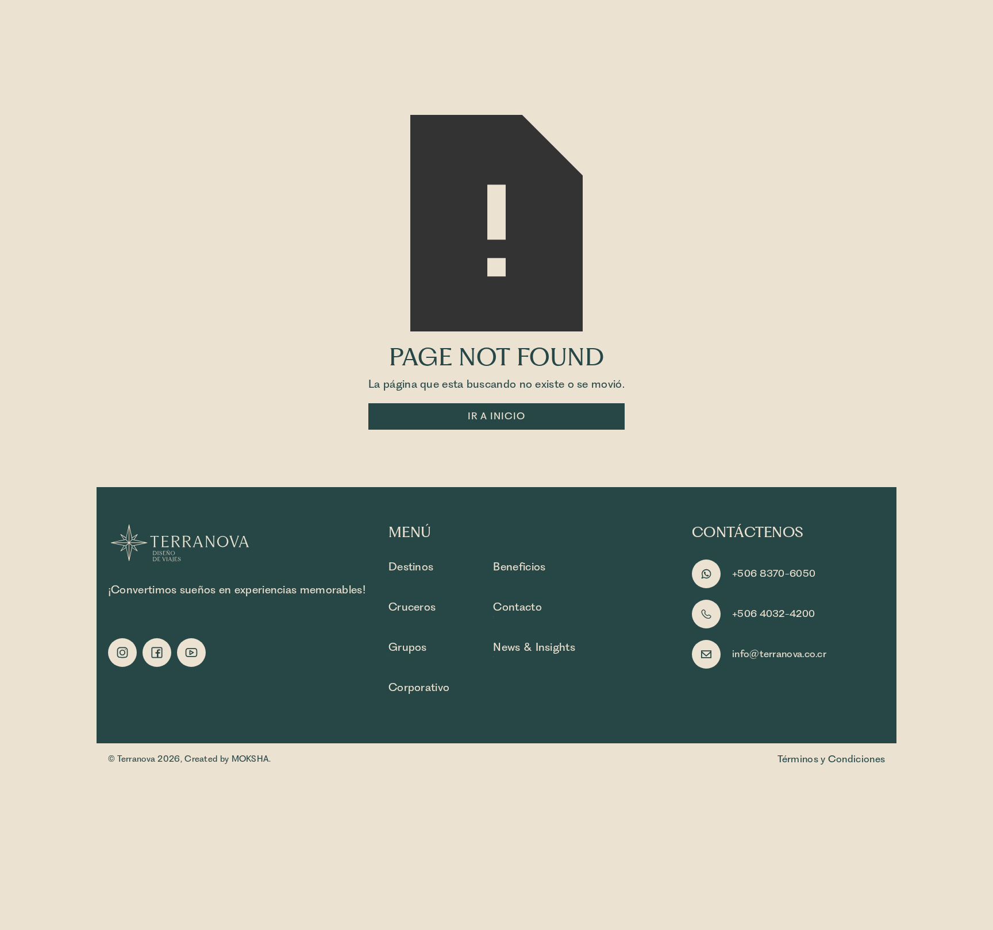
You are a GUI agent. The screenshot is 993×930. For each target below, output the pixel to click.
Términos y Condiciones (832, 759)
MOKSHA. (251, 759)
